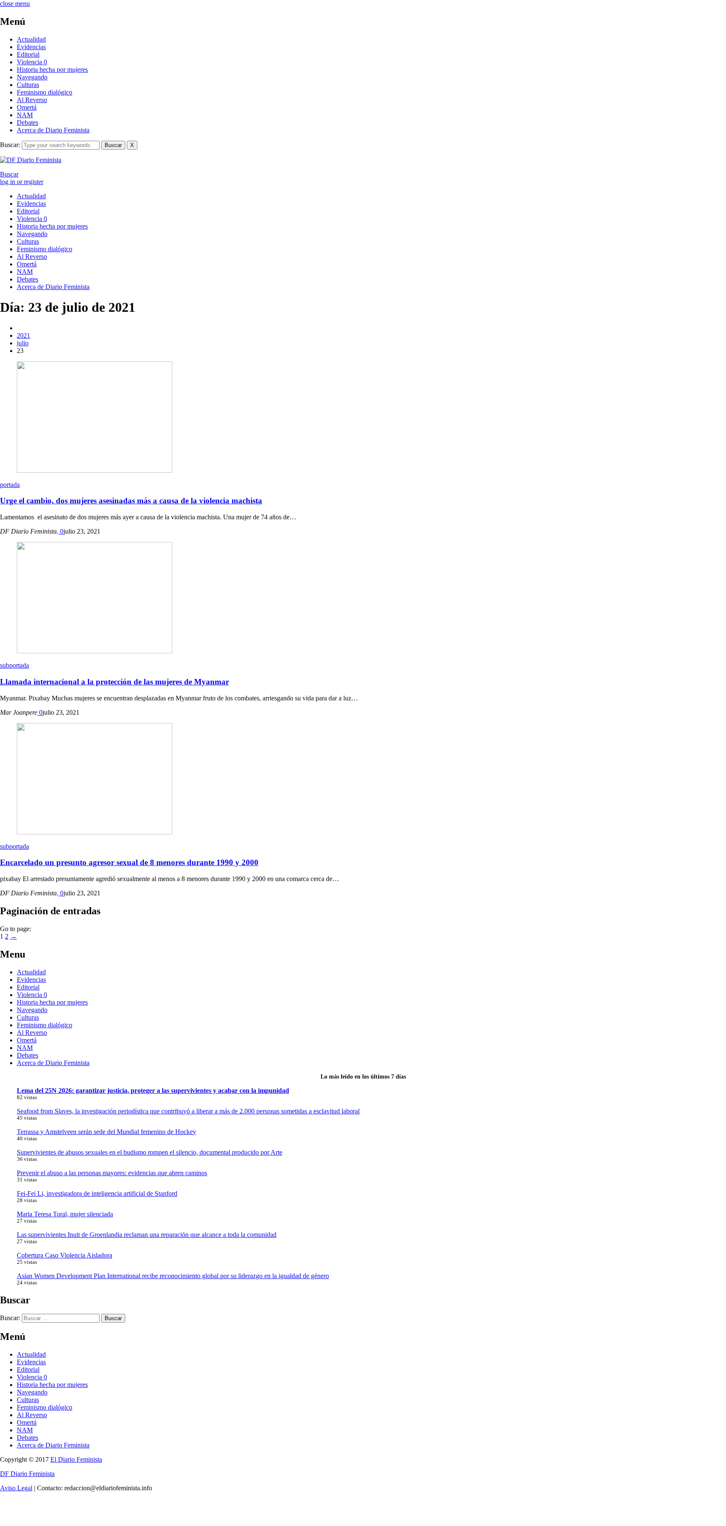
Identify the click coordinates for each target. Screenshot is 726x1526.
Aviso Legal (16, 1488)
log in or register (21, 181)
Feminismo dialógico (44, 92)
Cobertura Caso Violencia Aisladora (64, 1255)
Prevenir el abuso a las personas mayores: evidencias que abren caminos (112, 1172)
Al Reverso (32, 99)
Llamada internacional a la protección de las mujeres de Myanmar (114, 681)
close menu (15, 3)
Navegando (32, 77)
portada (10, 484)
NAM (25, 114)
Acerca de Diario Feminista (53, 130)
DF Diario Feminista (27, 1473)
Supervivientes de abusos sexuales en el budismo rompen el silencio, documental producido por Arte (149, 1152)
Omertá (27, 107)
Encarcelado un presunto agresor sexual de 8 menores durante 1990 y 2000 (129, 862)
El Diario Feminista (76, 1459)
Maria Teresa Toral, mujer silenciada (65, 1214)
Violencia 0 (32, 62)
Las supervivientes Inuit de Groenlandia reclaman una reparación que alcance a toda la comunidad (146, 1234)
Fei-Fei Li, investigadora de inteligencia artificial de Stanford (97, 1193)
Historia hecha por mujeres (52, 69)
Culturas (28, 84)
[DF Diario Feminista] (30, 159)
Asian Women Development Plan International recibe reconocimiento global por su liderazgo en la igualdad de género (173, 1275)
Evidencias (31, 46)
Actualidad (31, 39)
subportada (14, 665)
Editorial (28, 54)
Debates (27, 122)
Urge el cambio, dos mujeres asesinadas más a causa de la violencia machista (131, 500)
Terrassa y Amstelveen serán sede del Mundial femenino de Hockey (106, 1131)
